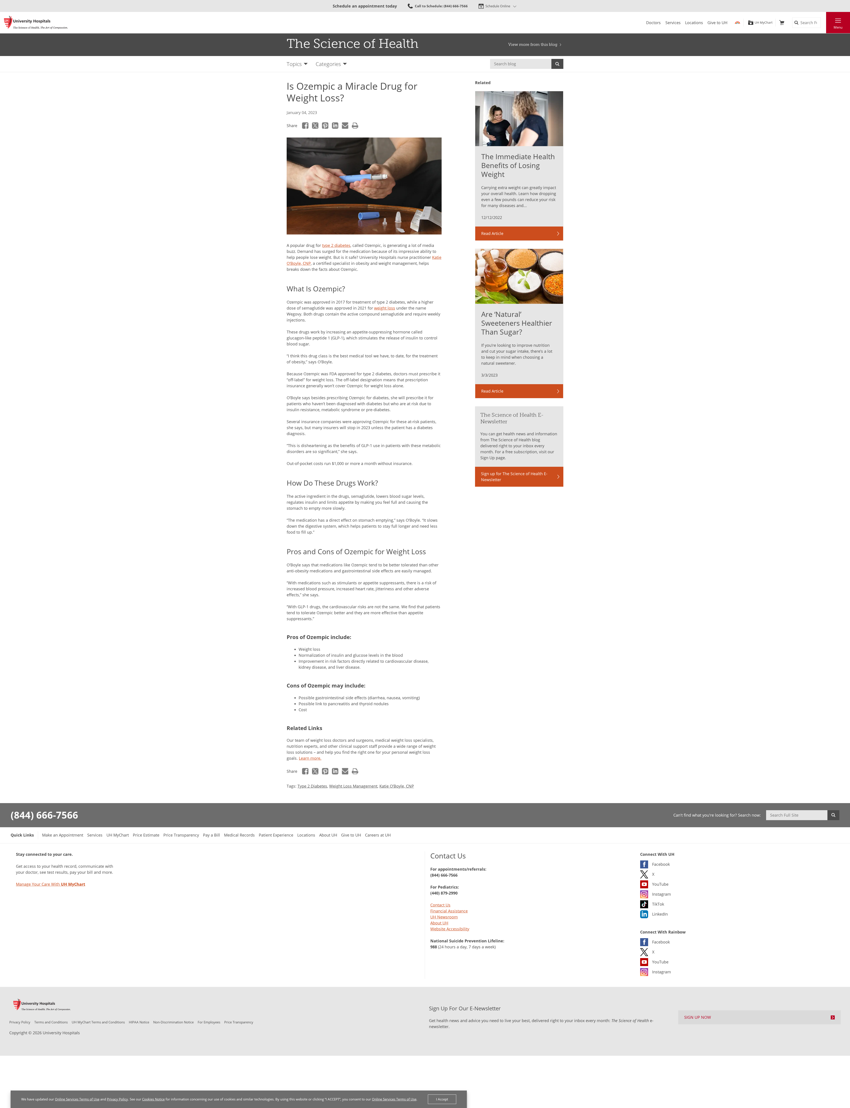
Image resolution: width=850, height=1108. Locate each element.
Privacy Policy (117, 1099)
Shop (782, 23)
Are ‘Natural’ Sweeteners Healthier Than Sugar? (516, 323)
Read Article (492, 233)
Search (557, 64)
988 (433, 946)
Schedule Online (497, 6)
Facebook (305, 125)
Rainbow (737, 23)
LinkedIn (335, 125)
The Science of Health (353, 43)
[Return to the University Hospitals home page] (36, 22)
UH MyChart (764, 23)
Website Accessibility (449, 929)
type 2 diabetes (336, 245)
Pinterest (325, 125)
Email (345, 125)
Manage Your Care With (50, 884)
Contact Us (440, 905)
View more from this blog (532, 44)
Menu (838, 27)
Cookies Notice (153, 1099)
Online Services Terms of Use (77, 1099)
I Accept (442, 1099)
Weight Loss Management (353, 786)
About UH (439, 923)
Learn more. (310, 758)
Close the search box (824, 23)
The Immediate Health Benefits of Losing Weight (518, 165)
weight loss (384, 308)
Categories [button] (328, 64)
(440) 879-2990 (444, 893)
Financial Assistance (449, 911)
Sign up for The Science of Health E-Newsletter (514, 476)
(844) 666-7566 (44, 814)
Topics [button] (294, 64)
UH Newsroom (444, 917)
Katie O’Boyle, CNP (396, 786)
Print (355, 125)
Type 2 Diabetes (312, 786)
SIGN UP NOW (697, 1017)
